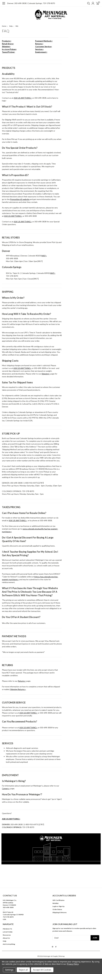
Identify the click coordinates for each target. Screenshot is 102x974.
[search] (88, 3)
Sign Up (61, 906)
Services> (39, 49)
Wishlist (55, 903)
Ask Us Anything (9, 944)
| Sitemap (61, 956)
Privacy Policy (72, 964)
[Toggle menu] (3, 4)
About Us (6, 938)
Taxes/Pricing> (8, 52)
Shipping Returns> (18, 689)
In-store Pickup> (9, 49)
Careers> (6, 788)
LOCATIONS (7, 932)
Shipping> (6, 46)
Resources (7, 935)
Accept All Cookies (42, 969)
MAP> (44, 256)
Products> (6, 41)
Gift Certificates (58, 900)
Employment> (41, 52)
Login (54, 906)
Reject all (23, 969)
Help (11, 26)
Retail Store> (8, 44)
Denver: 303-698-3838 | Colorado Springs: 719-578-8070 (31, 3)
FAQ (17, 26)
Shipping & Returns (59, 912)
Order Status (57, 909)
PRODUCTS (7, 929)
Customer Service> (43, 46)
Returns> (39, 44)
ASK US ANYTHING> (23, 98)
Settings (9, 969)
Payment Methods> (44, 41)
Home (4, 26)
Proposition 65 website (19, 199)
